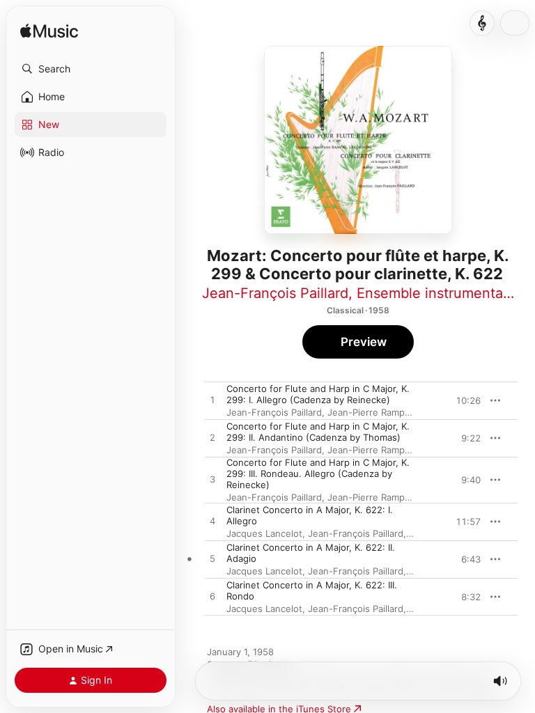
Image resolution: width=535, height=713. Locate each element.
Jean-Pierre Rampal (369, 412)
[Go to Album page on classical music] (482, 23)
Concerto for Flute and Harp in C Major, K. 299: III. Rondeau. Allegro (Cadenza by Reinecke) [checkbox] (318, 473)
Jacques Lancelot (264, 533)
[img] (49, 32)
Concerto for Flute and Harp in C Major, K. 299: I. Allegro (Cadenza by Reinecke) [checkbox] (318, 394)
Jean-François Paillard (275, 293)
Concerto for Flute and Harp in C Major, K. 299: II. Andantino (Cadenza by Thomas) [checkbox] (318, 432)
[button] (90, 69)
